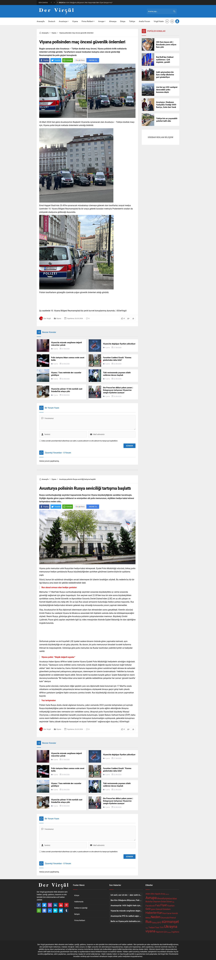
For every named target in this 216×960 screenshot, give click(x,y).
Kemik (175, 913)
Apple (157, 893)
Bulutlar (149, 901)
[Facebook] (39, 905)
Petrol (173, 917)
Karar (169, 913)
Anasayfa (45, 33)
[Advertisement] (26, 38)
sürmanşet (170, 921)
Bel (170, 898)
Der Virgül (47, 729)
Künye (76, 895)
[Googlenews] (44, 910)
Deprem (157, 901)
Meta (148, 917)
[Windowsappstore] (61, 910)
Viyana (54, 33)
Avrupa (151, 897)
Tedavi (151, 927)
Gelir (148, 909)
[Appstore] (50, 910)
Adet (148, 893)
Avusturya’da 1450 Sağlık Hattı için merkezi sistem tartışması (82, 2)
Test (157, 927)
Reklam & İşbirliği (80, 908)
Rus (149, 921)
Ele (173, 902)
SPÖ (159, 922)
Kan (159, 913)
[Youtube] (61, 905)
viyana (150, 931)
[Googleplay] (55, 910)
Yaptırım (160, 931)
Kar (164, 913)
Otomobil (165, 917)
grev (153, 909)
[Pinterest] (66, 905)
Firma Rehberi (79, 920)
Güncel (159, 909)
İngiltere (175, 931)
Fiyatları (170, 905)
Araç (163, 893)
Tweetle (57, 60)
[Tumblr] (66, 910)
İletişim (77, 914)
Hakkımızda (78, 901)
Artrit (167, 894)
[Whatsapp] (39, 910)
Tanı (147, 928)
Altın (152, 893)
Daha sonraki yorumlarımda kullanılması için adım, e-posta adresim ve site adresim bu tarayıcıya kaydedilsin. (80, 441)
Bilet (174, 898)
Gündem (166, 909)
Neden (155, 917)
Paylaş (45, 60)
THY (162, 927)
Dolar (163, 901)
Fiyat (163, 905)
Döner (169, 901)
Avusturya (163, 898)
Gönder (69, 60)
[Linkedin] (55, 905)
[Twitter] (44, 905)
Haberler (151, 913)
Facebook (150, 905)
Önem (169, 932)
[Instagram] (50, 905)
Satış (154, 922)
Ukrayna (170, 926)
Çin (165, 931)
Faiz (157, 905)
